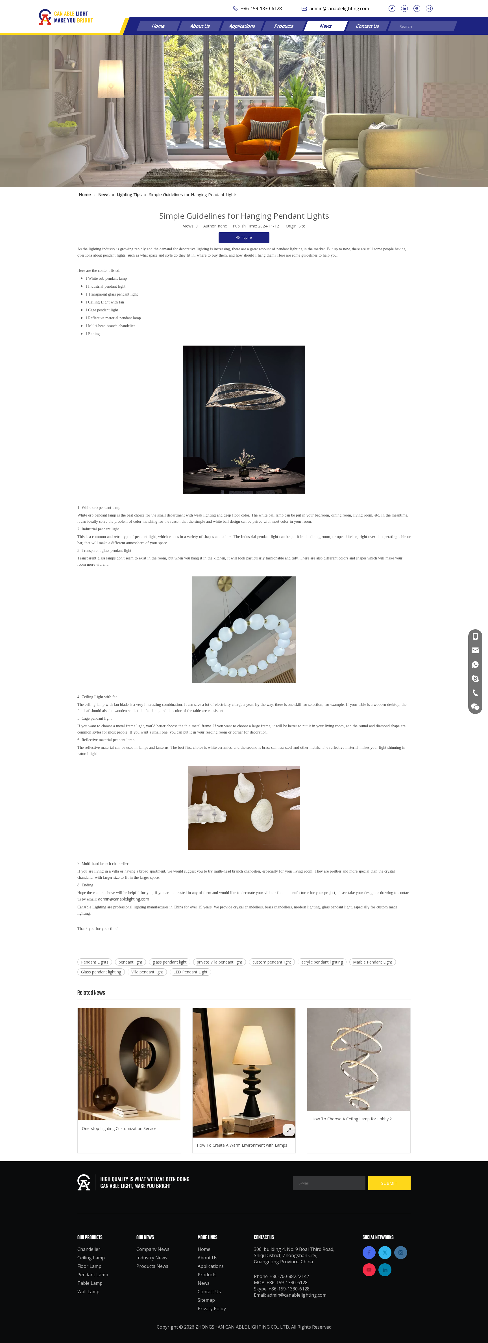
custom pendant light (271, 962)
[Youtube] (416, 8)
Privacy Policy (212, 1308)
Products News (152, 1266)
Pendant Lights (94, 962)
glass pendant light (169, 962)
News (326, 26)
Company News (152, 1249)
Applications (242, 26)
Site (302, 226)
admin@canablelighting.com (339, 8)
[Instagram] (429, 8)
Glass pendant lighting (101, 972)
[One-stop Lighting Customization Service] (129, 1064)
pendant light (130, 962)
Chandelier (88, 1249)
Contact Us (367, 26)
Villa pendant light (147, 972)
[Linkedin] (404, 8)
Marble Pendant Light (372, 962)
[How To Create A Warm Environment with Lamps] (244, 1072)
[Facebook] (392, 8)
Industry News (151, 1258)
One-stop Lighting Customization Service (119, 1128)
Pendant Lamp (92, 1275)
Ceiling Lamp (91, 1258)
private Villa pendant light (219, 962)
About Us (200, 26)
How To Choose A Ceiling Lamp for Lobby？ (352, 1118)
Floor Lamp (89, 1266)
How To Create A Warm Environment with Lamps (242, 1145)
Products (284, 26)
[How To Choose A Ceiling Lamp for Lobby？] (358, 1059)
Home (158, 26)
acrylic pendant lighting (322, 962)
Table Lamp (90, 1283)
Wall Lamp (88, 1291)
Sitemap (206, 1300)
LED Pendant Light (190, 972)
